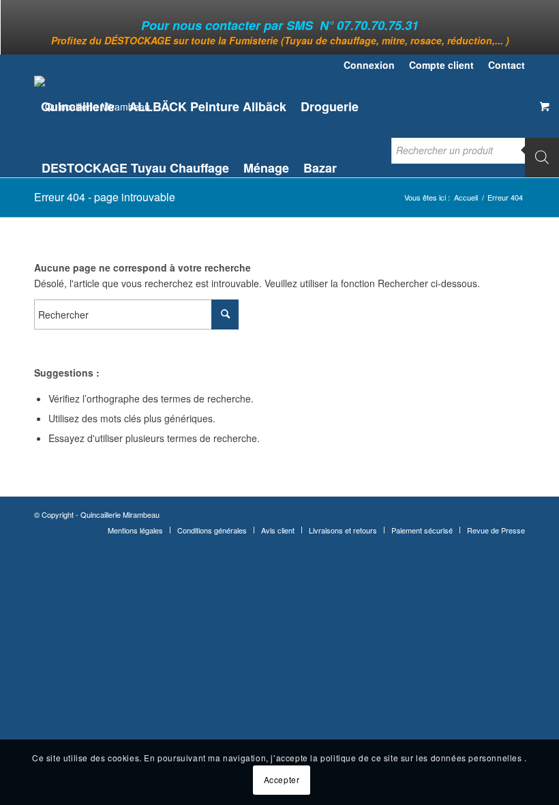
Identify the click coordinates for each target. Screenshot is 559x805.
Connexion (369, 65)
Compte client (441, 65)
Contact (506, 65)
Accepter (282, 779)
